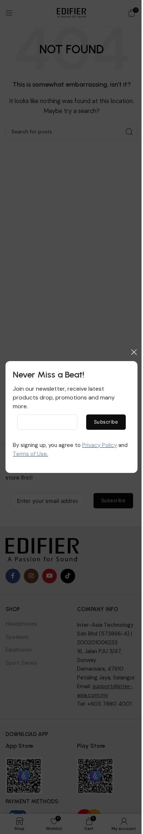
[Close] (134, 352)
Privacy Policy (99, 445)
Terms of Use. (30, 454)
